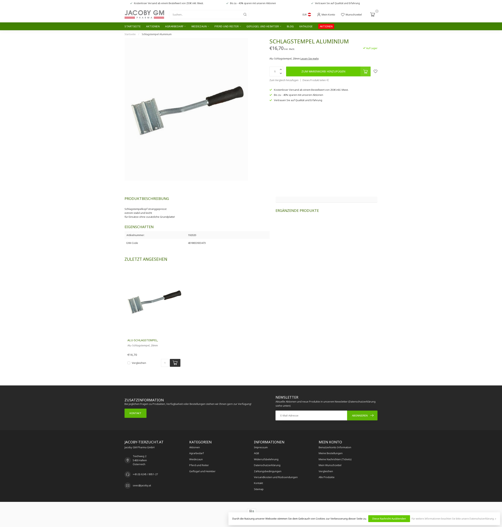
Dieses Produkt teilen (314, 80)
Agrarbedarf (174, 26)
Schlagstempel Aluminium (157, 34)
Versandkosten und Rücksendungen (276, 477)
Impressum (261, 447)
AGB (256, 453)
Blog (290, 26)
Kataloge (306, 26)
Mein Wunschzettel (330, 465)
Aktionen (153, 26)
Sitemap (259, 489)
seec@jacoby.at (142, 485)
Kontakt (135, 413)
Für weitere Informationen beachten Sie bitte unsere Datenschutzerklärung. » (454, 518)
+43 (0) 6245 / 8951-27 (145, 474)
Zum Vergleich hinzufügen (283, 80)
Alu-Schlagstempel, (142, 340)
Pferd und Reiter (227, 26)
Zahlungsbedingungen (267, 471)
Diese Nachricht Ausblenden (389, 518)
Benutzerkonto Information (335, 447)
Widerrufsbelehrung (266, 459)
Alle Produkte (327, 477)
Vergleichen (139, 362)
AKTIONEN (326, 26)
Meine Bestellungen (331, 453)
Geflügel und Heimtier (262, 26)
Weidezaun (199, 26)
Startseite (133, 26)
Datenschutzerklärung (267, 465)
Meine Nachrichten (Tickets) (335, 459)
